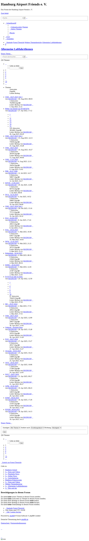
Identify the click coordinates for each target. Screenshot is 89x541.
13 (10, 122)
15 (10, 126)
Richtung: (48, 428)
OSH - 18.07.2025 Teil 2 (13, 136)
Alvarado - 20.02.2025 (13, 351)
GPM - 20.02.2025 (11, 386)
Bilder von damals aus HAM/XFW (17, 109)
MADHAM (12, 99)
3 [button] (5, 74)
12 (10, 120)
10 (10, 294)
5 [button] (5, 78)
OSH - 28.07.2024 (11, 316)
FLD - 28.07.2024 (11, 339)
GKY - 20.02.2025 (11, 363)
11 (10, 118)
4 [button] (5, 76)
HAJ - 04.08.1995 (11, 218)
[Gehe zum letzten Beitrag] (32, 105)
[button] (6, 64)
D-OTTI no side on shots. (14, 277)
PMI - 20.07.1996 (11, 171)
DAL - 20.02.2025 (11, 230)
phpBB (12, 516)
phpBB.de (24, 519)
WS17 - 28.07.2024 (12, 374)
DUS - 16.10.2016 (11, 195)
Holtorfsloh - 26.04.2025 (13, 253)
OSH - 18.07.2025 (11, 148)
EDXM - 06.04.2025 (12, 409)
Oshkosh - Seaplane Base (14, 327)
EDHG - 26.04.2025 (12, 265)
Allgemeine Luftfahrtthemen (17, 49)
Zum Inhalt (4, 13)
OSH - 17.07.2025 (11, 159)
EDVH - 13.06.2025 (12, 183)
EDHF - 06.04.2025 (12, 398)
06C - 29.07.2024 (11, 304)
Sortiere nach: (26, 428)
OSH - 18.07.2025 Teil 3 (13, 97)
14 (10, 124)
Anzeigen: (6, 428)
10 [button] (6, 82)
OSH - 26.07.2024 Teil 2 (13, 206)
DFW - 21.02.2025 (11, 241)
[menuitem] (19, 27)
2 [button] (5, 72)
